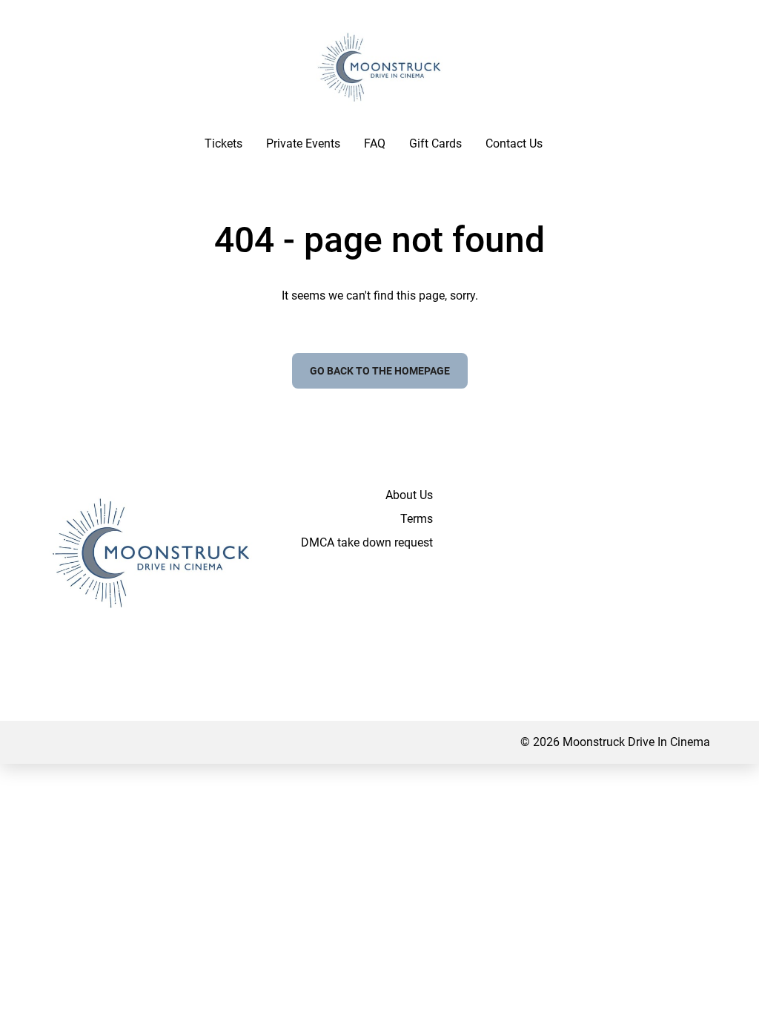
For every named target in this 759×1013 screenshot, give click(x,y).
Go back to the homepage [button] (380, 371)
